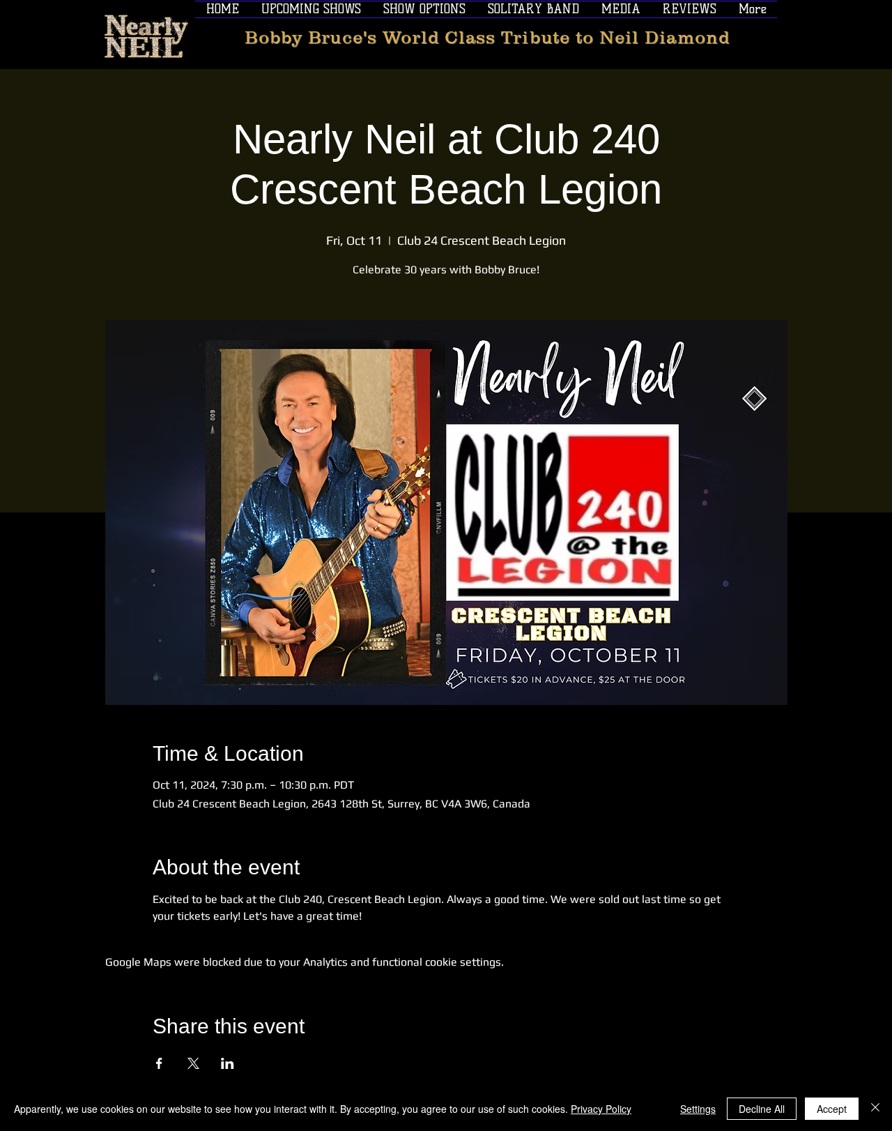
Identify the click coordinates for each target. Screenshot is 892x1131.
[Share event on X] (193, 1063)
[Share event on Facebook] (159, 1063)
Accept (832, 1109)
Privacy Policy (601, 1109)
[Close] (875, 1109)
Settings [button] (698, 1109)
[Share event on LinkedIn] (227, 1063)
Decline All (762, 1109)
